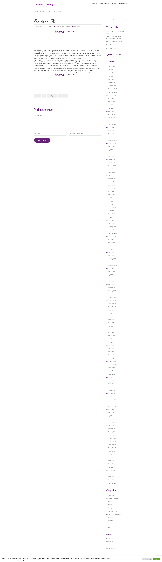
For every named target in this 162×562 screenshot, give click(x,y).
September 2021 (112, 191)
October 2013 (112, 444)
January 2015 (111, 396)
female (110, 504)
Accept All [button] (156, 559)
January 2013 (111, 473)
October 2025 (112, 95)
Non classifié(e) (112, 511)
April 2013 (111, 464)
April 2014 (111, 425)
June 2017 (111, 316)
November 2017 (112, 300)
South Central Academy (114, 514)
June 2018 (111, 278)
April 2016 (111, 348)
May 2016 (111, 345)
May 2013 (111, 460)
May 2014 (111, 422)
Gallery (110, 508)
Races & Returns (111, 45)
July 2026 (110, 69)
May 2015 (111, 384)
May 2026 (111, 76)
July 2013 (110, 454)
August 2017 (111, 310)
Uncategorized (112, 524)
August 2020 (111, 214)
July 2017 (110, 313)
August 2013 (111, 451)
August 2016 (111, 335)
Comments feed (110, 545)
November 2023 (112, 143)
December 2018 (112, 265)
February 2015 (112, 393)
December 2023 (112, 140)
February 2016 (112, 355)
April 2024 (111, 134)
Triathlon (67, 26)
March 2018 (111, 287)
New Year (37, 96)
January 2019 (111, 262)
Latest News (122, 4)
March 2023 (111, 159)
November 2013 (112, 441)
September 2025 (112, 98)
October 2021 (112, 188)
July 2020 (110, 217)
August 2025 (111, 101)
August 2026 (111, 66)
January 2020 (111, 230)
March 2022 (111, 178)
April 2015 (111, 387)
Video (109, 527)
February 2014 (112, 432)
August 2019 (111, 243)
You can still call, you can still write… (115, 32)
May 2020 (111, 220)
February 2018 (112, 291)
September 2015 (112, 371)
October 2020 (112, 207)
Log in (108, 538)
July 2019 (110, 246)
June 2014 (111, 419)
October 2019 (112, 236)
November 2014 (112, 403)
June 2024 (111, 127)
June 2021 (111, 201)
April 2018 (111, 284)
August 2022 (111, 172)
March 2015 (111, 390)
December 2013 (112, 438)
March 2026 (111, 82)
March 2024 (111, 137)
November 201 (112, 483)
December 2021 (112, 185)
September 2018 (112, 268)
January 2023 (111, 162)
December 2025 (112, 89)
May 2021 (111, 204)
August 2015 (111, 374)
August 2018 (111, 271)
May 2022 (111, 175)
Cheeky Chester (111, 48)
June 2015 (111, 380)
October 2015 (112, 368)
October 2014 (112, 406)
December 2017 (112, 297)
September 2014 (112, 409)
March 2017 (111, 326)
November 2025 (112, 92)
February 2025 (112, 114)
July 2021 (110, 198)
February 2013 (112, 470)
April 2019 (111, 255)
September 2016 (112, 332)
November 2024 (112, 124)
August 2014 (111, 412)
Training (110, 517)
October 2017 (112, 303)
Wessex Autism (63, 96)
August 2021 (111, 194)
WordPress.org (110, 548)
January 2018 (111, 294)
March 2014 (111, 428)
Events (63, 26)
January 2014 (111, 435)
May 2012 (111, 476)
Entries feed (109, 541)
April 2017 (111, 323)
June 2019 (111, 249)
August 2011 (111, 480)
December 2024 (112, 121)
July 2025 (110, 105)
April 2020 (111, 223)
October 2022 (112, 166)
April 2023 (111, 156)
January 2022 (111, 182)
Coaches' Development (114, 498)
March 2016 (111, 351)
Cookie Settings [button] (147, 559)
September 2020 (112, 210)
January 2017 (111, 329)
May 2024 (111, 130)
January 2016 (111, 358)
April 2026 (111, 79)
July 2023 (110, 150)
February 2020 (112, 226)
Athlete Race (111, 495)
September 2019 (112, 239)
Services (94, 4)
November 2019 (112, 233)
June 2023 (111, 153)
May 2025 (111, 108)
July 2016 (110, 339)
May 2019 (111, 252)
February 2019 (112, 259)
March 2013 (111, 467)
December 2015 (112, 361)
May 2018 (111, 281)
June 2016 (111, 342)
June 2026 (111, 73)
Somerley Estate (52, 96)
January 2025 (111, 118)
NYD (44, 96)
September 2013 (112, 448)
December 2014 (112, 400)
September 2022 (112, 169)
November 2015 (112, 364)
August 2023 (111, 146)
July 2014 (110, 416)
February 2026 (112, 85)
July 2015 (110, 377)
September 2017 (112, 307)
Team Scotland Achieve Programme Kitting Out (113, 37)
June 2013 (111, 457)
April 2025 (111, 111)
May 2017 (111, 319)
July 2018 (110, 275)
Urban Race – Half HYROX (114, 41)
